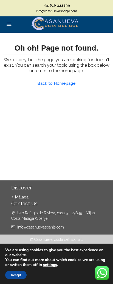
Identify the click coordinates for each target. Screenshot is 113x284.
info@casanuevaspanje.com (56, 11)
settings (50, 264)
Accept (16, 275)
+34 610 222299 (56, 5)
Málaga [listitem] (22, 197)
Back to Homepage (56, 83)
